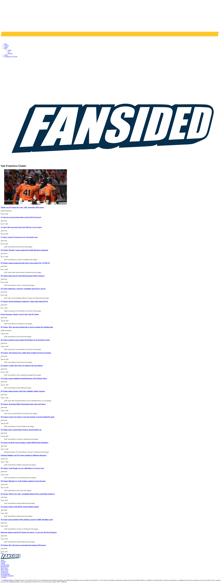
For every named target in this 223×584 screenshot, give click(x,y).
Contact (3, 563)
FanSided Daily (5, 566)
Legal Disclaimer (5, 574)
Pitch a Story (4, 568)
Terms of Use (4, 571)
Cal (9, 52)
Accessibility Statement (7, 575)
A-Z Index (4, 577)
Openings (3, 561)
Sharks (9, 50)
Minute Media (9, 580)
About (2, 560)
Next (2, 553)
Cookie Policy (5, 572)
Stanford (10, 53)
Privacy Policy (5, 569)
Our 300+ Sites (5, 564)
